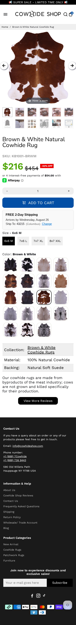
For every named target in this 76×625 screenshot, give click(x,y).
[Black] (10, 265)
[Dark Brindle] (27, 281)
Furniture (9, 560)
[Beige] (44, 265)
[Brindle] (10, 281)
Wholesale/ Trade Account (20, 522)
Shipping (8, 511)
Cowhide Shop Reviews (18, 495)
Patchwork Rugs (13, 555)
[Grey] (10, 313)
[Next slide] (72, 66)
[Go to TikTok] (44, 596)
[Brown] (10, 297)
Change (47, 223)
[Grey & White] (27, 313)
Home (5, 27)
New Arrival (10, 544)
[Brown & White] (44, 297)
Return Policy (12, 517)
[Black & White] (27, 265)
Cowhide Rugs (12, 549)
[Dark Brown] (27, 297)
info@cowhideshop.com (27, 445)
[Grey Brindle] (44, 281)
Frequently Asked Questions (21, 506)
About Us (9, 490)
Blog (6, 528)
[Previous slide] (4, 66)
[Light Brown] (61, 281)
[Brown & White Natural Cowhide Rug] (7, 112)
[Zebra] (44, 330)
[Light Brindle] (61, 265)
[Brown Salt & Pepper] (10, 330)
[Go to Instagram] (38, 596)
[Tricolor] (27, 330)
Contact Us (10, 500)
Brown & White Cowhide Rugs (41, 349)
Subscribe (59, 583)
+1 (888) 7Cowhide (15, 456)
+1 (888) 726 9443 (14, 460)
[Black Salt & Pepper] (61, 313)
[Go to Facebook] (32, 596)
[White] (61, 297)
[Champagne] (44, 313)
